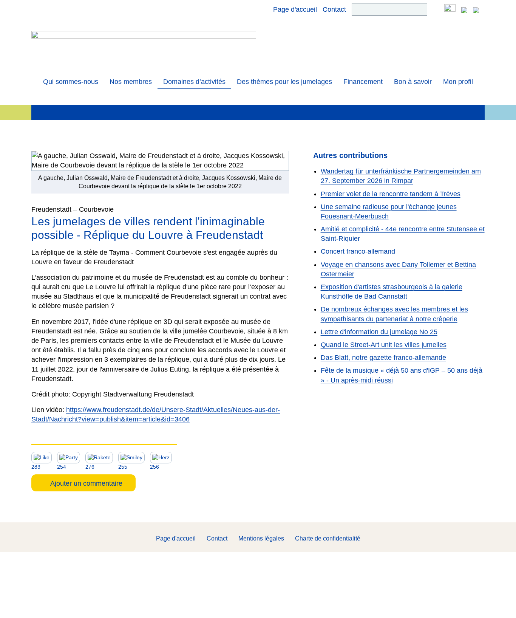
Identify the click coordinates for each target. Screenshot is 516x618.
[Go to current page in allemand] (464, 9)
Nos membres (131, 81)
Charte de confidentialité (327, 538)
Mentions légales (261, 538)
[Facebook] (450, 9)
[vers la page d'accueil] (143, 48)
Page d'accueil (295, 9)
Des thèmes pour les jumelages (284, 81)
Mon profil (458, 81)
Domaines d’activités (194, 81)
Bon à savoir (413, 81)
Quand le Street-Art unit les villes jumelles (383, 344)
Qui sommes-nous (70, 81)
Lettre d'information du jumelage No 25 (379, 332)
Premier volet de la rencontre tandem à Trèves (390, 194)
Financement (363, 81)
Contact (334, 9)
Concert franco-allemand (358, 251)
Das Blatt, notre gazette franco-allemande (383, 357)
